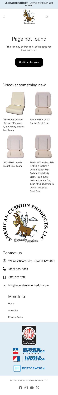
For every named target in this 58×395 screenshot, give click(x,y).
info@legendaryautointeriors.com (28, 285)
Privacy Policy (15, 317)
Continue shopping (29, 62)
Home (11, 303)
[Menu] (3, 17)
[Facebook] (20, 388)
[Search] (47, 16)
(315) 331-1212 (16, 277)
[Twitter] (37, 388)
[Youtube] (32, 388)
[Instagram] (26, 388)
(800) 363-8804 (18, 269)
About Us (13, 310)
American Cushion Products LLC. (33, 380)
